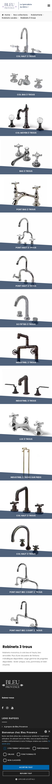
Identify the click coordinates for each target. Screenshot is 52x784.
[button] (26, 779)
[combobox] (45, 731)
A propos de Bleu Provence (16, 727)
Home (7, 15)
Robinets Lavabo (9, 18)
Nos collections (20, 15)
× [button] (49, 731)
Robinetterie (36, 15)
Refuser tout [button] (26, 773)
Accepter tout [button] (26, 767)
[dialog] (26, 756)
